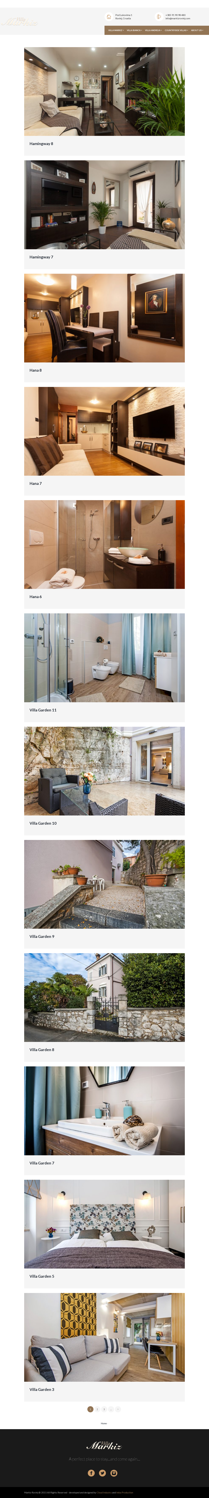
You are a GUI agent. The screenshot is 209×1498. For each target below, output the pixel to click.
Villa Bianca (133, 30)
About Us (196, 30)
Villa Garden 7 (42, 1163)
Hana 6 (36, 596)
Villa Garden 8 (42, 1049)
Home (104, 1423)
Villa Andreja (152, 30)
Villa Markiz (115, 30)
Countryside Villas (176, 30)
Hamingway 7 (41, 257)
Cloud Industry (104, 1492)
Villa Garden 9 (42, 936)
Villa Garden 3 (42, 1389)
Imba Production (124, 1492)
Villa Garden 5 (42, 1276)
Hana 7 (36, 483)
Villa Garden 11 (43, 710)
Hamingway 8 (41, 143)
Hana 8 (36, 370)
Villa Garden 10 (43, 823)
